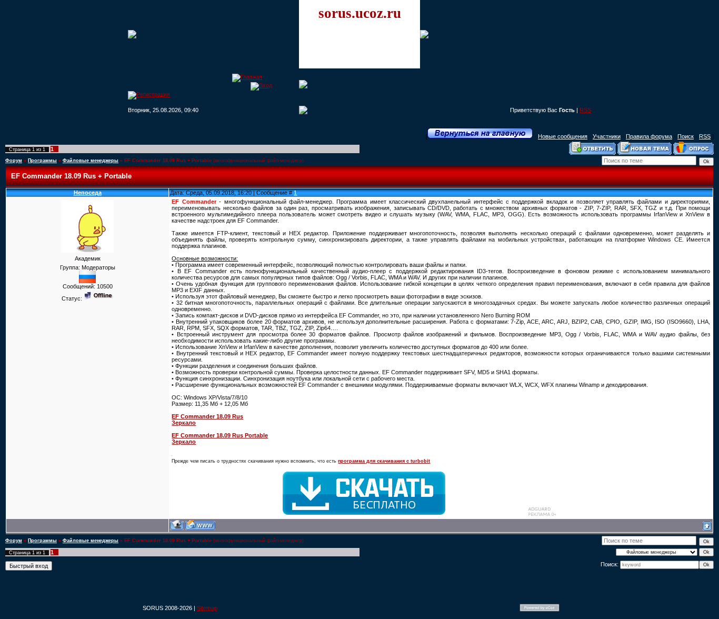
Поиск (685, 136)
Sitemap (207, 608)
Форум (13, 160)
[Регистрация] (149, 94)
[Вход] (261, 85)
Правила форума (649, 136)
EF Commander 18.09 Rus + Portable (168, 160)
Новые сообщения (562, 136)
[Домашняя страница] (200, 525)
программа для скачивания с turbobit (384, 461)
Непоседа (88, 192)
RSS (585, 110)
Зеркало (184, 423)
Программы (42, 160)
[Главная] (247, 77)
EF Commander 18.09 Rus (207, 416)
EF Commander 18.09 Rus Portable (220, 435)
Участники (607, 136)
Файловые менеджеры (90, 160)
